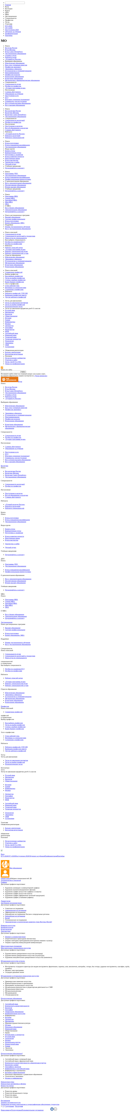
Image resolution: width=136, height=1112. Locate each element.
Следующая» (9, 1106)
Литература (9, 326)
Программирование (12, 73)
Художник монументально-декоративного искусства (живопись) (28, 957)
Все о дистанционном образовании (18, 229)
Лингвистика (6, 931)
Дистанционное (6, 622)
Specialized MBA (11, 200)
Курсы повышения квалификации (17, 145)
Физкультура (9, 329)
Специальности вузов (13, 84)
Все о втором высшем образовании (18, 103)
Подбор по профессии (13, 86)
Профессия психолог (12, 75)
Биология (8, 314)
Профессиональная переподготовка (18, 179)
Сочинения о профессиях (14, 289)
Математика (9, 312)
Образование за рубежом (14, 94)
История (8, 318)
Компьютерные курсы (13, 153)
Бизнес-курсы (10, 151)
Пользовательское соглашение (33, 1110)
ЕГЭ (6, 97)
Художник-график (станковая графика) (19, 897)
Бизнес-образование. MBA (14, 223)
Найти (23, 372)
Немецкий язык (10, 335)
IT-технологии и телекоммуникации (18, 71)
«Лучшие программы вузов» (15, 88)
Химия (7, 320)
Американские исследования (15, 910)
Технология (9, 341)
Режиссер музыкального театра (16, 1093)
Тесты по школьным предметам (16, 303)
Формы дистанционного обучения (17, 227)
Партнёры (8, 35)
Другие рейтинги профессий (15, 297)
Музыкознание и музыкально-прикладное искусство (20, 976)
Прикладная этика (7, 1082)
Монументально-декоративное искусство (16, 948)
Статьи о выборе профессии (15, 280)
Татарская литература (13, 339)
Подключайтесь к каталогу (15, 168)
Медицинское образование (15, 263)
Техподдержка (16, 1110)
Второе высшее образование (15, 187)
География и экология (13, 1067)
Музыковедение (11, 993)
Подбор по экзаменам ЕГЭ (14, 242)
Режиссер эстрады (11, 1097)
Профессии (5, 706)
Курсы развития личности (14, 156)
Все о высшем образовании (15, 105)
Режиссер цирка (11, 1095)
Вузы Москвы (10, 50)
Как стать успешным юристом (16, 65)
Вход (2, 854)
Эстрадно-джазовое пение (14, 972)
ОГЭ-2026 (8, 28)
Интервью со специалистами (15, 287)
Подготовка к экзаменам (14, 155)
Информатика (10, 322)
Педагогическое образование (11, 998)
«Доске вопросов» (40, 376)
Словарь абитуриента (13, 92)
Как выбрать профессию (14, 276)
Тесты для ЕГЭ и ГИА (13, 362)
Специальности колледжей (15, 120)
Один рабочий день (12, 286)
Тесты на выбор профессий (15, 304)
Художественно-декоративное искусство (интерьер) (24, 953)
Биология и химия (11, 1065)
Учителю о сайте (11, 360)
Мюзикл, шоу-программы (14, 970)
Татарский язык (11, 337)
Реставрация (5, 1100)
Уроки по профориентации (15, 364)
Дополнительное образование (16, 210)
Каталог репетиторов (13, 352)
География (9, 327)
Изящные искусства (8, 925)
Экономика (9, 343)
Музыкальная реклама (13, 991)
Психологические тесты (14, 306)
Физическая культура (12, 1042)
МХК (7, 331)
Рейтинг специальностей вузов (16, 251)
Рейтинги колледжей (12, 136)
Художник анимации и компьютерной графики (22, 888)
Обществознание (11, 316)
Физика (8, 324)
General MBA (10, 198)
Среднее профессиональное (15, 219)
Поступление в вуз (12, 96)
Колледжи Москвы (12, 113)
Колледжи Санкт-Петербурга (15, 115)
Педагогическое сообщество (15, 358)
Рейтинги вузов (10, 57)
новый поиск (5, 878)
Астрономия (9, 347)
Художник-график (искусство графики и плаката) (23, 892)
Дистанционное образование (15, 53)
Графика (4, 882)
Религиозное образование (14, 76)
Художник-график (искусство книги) (18, 893)
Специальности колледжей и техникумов (20, 236)
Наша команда (6, 1110)
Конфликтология (7, 927)
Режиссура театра (7, 1086)
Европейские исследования (15, 916)
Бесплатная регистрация (14, 354)
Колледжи (4, 466)
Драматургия (5, 901)
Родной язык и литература (14, 1035)
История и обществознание (15, 1072)
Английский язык (11, 333)
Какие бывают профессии (14, 282)
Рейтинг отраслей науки (14, 247)
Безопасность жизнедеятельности (17, 1006)
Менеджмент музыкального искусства (19, 985)
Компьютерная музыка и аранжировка (19, 983)
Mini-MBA (9, 202)
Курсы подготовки (12, 143)
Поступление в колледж (14, 126)
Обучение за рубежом (13, 32)
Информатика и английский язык (17, 1069)
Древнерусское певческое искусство (18, 981)
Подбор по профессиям (13, 244)
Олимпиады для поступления (16, 101)
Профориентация (11, 33)
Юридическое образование (15, 63)
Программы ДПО (11, 173)
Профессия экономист (13, 67)
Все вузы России (11, 48)
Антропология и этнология (11, 880)
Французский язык (12, 1044)
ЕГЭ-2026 (8, 26)
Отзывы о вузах (10, 55)
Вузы (20, 381)
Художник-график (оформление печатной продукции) (25, 895)
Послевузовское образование (15, 185)
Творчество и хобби (12, 162)
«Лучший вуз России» (13, 59)
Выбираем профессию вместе (16, 295)
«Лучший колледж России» (15, 134)
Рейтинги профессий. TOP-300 (16, 293)
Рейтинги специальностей (14, 137)
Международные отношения (11, 946)
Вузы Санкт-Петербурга (14, 52)
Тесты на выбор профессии (15, 278)
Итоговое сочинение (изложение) (17, 99)
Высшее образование (12, 217)
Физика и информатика (13, 1078)
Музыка (8, 1025)
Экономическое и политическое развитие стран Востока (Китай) (28, 922)
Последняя (19, 1106)
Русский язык (10, 310)
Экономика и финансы (13, 69)
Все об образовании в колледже (16, 128)
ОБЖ (7, 345)
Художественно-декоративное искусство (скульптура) (24, 955)
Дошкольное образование (14, 1012)
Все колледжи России (13, 111)
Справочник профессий (13, 272)
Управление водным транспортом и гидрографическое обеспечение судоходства (30, 1104)
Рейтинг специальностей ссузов (16, 253)
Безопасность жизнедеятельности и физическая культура (25, 1063)
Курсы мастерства (11, 160)
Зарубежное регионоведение (11, 903)
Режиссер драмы (11, 1091)
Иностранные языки (12, 158)
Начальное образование (13, 1027)
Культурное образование (14, 78)
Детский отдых (10, 164)
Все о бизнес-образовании (14, 208)
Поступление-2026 (12, 30)
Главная (8, 5)
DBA (7, 204)
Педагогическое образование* (12, 1053)
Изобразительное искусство (15, 1013)
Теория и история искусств (11, 1102)
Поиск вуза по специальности (16, 238)
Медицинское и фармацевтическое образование (22, 80)
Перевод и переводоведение (15, 937)
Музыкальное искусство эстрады (13, 961)
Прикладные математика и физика (13, 1084)
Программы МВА (11, 196)
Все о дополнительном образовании (18, 183)
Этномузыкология (11, 995)
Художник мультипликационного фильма (20, 890)
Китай (7, 918)
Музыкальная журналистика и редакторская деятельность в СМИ (29, 987)
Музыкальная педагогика (14, 989)
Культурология (6, 929)
